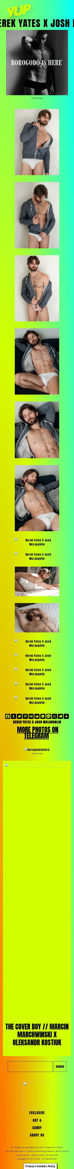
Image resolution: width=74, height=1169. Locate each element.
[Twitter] (19, 716)
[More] (66, 716)
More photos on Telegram (37, 733)
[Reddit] (37, 716)
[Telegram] (60, 716)
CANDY (37, 1127)
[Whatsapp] (54, 716)
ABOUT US (37, 1135)
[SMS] (48, 716)
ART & (37, 1120)
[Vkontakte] (31, 716)
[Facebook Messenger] (42, 716)
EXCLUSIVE (37, 1112)
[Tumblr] (13, 716)
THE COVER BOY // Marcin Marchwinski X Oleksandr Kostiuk (37, 1034)
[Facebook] (7, 716)
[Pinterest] (25, 716)
